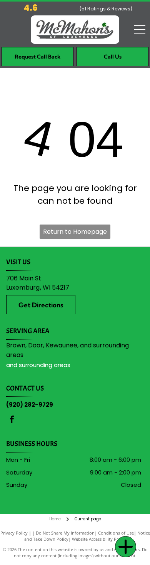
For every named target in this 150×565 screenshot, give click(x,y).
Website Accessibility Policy (99, 539)
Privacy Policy (14, 533)
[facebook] (12, 420)
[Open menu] (139, 29)
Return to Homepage (75, 231)
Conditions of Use (116, 533)
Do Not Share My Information (65, 533)
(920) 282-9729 (29, 405)
